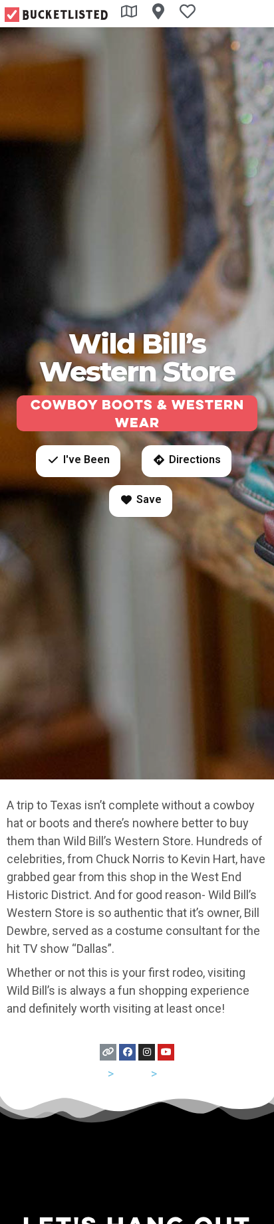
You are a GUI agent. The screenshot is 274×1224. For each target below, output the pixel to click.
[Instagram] (146, 1052)
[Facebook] (127, 1052)
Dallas (175, 1073)
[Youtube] (166, 1052)
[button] (78, 461)
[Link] (108, 1052)
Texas (132, 1073)
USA (94, 1073)
